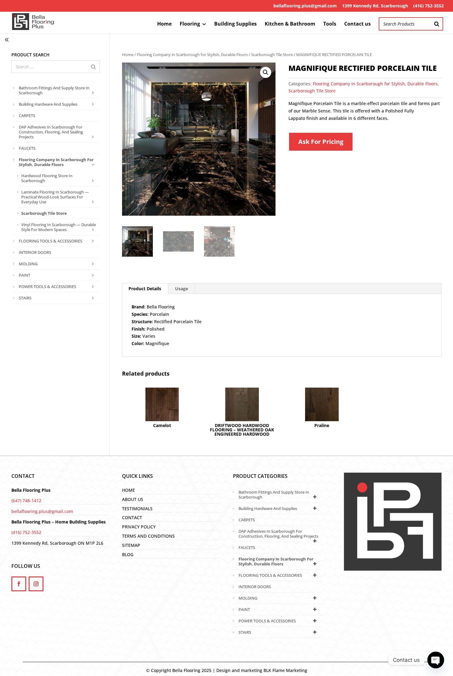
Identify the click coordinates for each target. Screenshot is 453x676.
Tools (329, 24)
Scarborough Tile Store (272, 54)
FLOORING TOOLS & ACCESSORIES (50, 241)
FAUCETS (27, 148)
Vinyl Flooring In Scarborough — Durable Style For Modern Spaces (58, 227)
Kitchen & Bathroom (290, 24)
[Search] (437, 24)
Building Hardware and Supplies (48, 104)
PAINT (24, 275)
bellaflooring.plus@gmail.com (305, 6)
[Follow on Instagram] (36, 583)
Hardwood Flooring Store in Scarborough (46, 178)
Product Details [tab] (145, 288)
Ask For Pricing (320, 141)
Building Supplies (235, 24)
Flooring (190, 24)
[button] (265, 72)
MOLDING (28, 264)
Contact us (357, 24)
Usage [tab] (181, 288)
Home (164, 24)
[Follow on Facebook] (18, 583)
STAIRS (25, 298)
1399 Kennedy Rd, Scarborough (375, 6)
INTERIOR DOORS (35, 252)
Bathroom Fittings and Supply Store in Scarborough (54, 90)
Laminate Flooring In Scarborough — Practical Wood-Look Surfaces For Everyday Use (55, 197)
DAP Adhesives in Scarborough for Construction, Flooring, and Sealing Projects (51, 132)
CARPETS (27, 115)
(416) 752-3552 (428, 6)
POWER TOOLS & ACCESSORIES (47, 286)
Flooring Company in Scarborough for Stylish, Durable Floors (192, 54)
